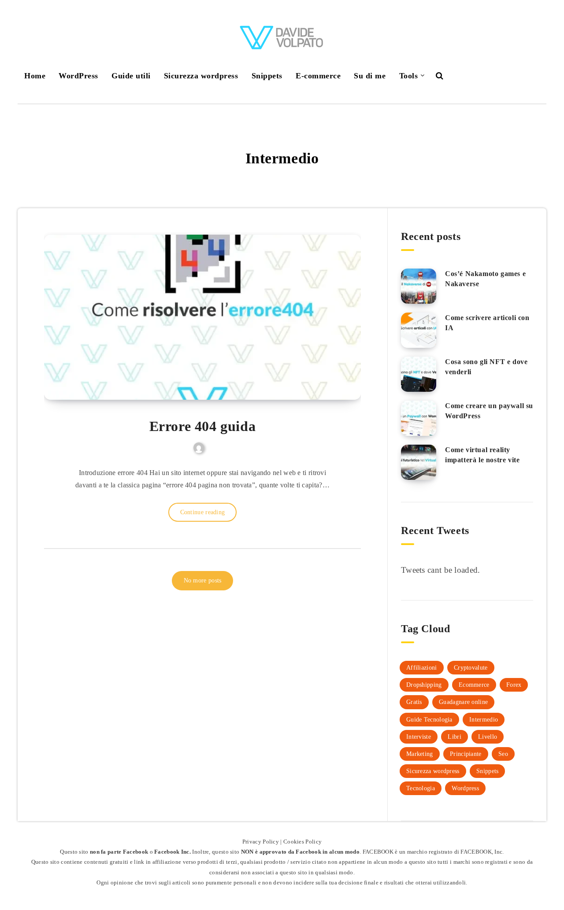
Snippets (267, 75)
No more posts (203, 580)
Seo (503, 754)
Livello (487, 736)
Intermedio (483, 719)
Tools (408, 75)
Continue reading (202, 512)
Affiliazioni (421, 667)
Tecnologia (420, 788)
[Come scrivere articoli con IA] (418, 330)
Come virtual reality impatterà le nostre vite (482, 455)
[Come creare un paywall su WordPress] (418, 418)
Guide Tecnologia (429, 719)
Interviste (418, 736)
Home (34, 75)
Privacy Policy (260, 841)
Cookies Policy (302, 841)
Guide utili (131, 75)
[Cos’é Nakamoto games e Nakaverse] (418, 286)
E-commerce (318, 75)
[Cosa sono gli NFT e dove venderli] (418, 374)
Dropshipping (424, 685)
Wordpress (465, 788)
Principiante (466, 754)
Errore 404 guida (202, 426)
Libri (454, 736)
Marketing (419, 754)
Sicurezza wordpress (201, 75)
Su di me (370, 75)
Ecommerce (474, 685)
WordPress (78, 75)
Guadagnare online (463, 702)
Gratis (414, 702)
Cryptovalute (471, 667)
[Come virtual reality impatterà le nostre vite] (418, 462)
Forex (514, 685)
